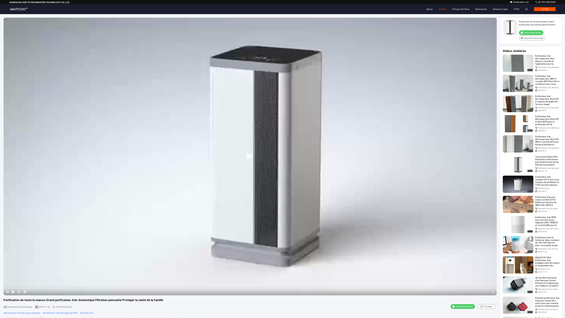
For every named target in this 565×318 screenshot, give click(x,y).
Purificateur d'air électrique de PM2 (60, 313)
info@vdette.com (521, 2)
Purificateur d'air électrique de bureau (22, 313)
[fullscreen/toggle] (493, 292)
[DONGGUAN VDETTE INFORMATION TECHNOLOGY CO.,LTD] (18, 9)
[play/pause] (13, 292)
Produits (442, 9)
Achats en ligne (500, 9)
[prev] (7, 292)
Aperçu (429, 9)
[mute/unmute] (25, 292)
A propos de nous (460, 9)
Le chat (545, 9)
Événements (481, 9)
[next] (19, 292)
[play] (250, 156)
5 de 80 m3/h (87, 313)
